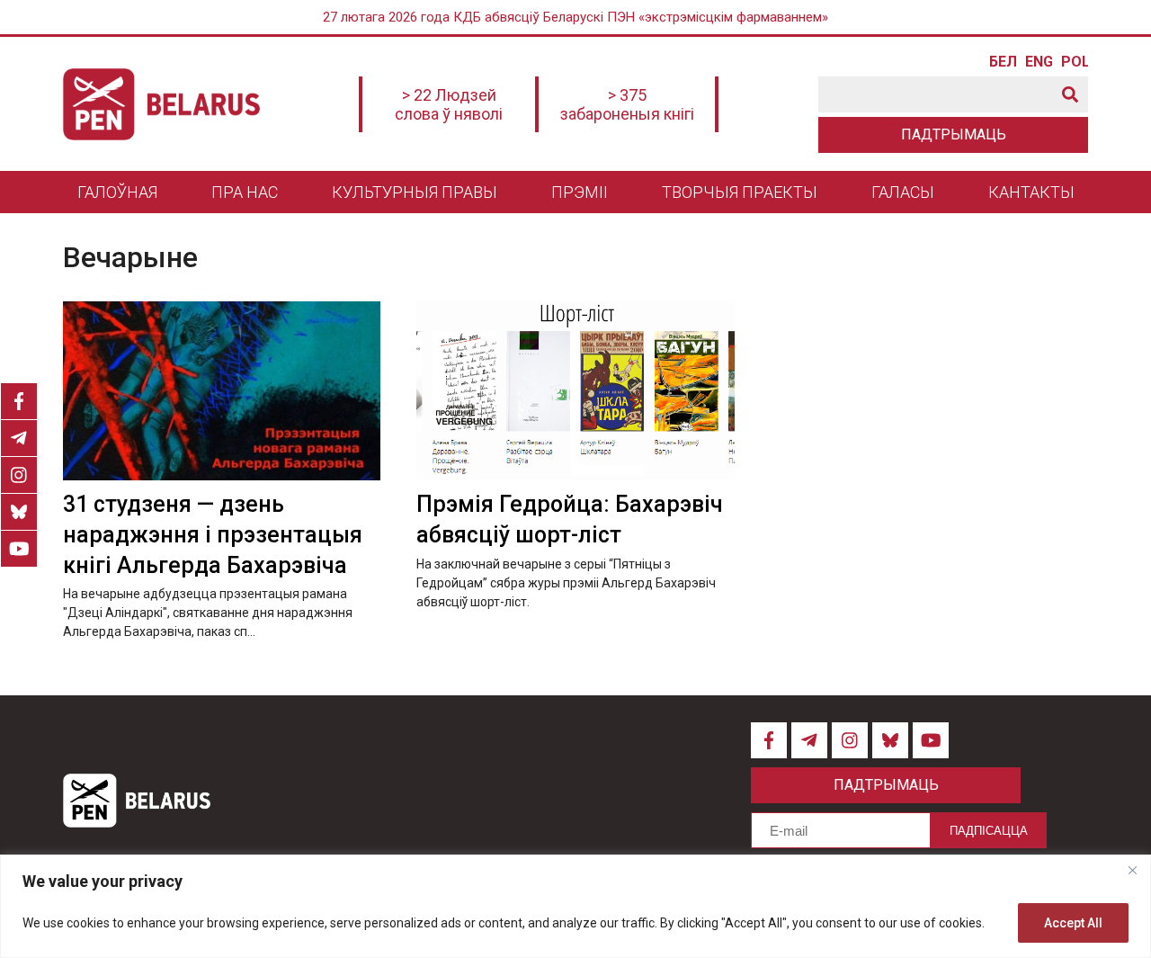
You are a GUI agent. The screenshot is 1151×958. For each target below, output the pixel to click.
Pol (1074, 62)
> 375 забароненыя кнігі (627, 104)
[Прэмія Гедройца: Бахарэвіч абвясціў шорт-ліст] (575, 390)
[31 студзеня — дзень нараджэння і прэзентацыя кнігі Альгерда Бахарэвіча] (221, 390)
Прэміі (579, 192)
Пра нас (244, 192)
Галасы (902, 192)
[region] (575, 906)
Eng (1038, 62)
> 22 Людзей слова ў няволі (449, 104)
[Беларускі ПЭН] (161, 104)
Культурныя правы (414, 192)
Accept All (1073, 923)
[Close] (1132, 870)
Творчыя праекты (739, 192)
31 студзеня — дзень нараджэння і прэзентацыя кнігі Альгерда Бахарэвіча (212, 534)
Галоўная (117, 192)
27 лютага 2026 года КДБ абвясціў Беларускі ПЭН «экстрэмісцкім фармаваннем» (575, 17)
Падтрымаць (953, 134)
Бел (1002, 62)
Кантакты (1031, 192)
